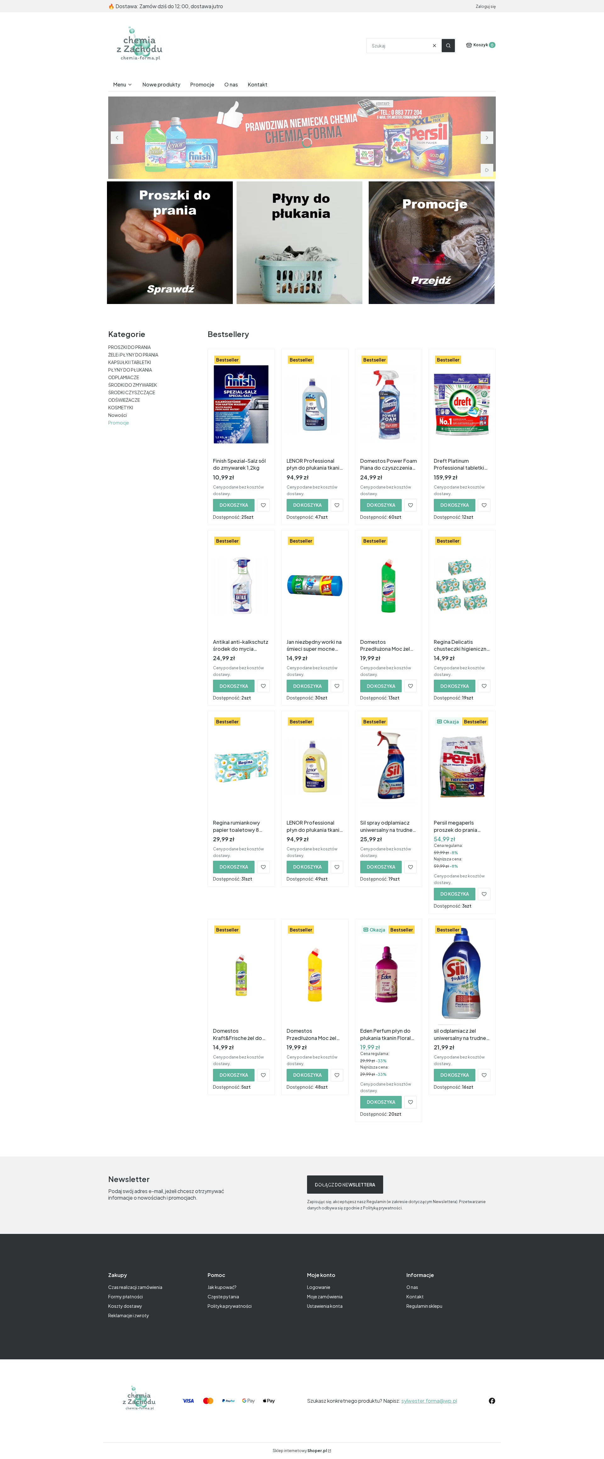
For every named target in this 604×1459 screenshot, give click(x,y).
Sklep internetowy (300, 1450)
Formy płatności (125, 1296)
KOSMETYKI (120, 407)
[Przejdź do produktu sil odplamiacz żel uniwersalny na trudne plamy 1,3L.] (462, 974)
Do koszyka (234, 505)
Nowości (117, 415)
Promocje (118, 422)
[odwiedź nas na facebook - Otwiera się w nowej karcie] (492, 1401)
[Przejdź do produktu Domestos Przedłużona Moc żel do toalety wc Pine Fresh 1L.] (388, 585)
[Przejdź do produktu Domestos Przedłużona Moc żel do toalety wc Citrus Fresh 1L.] (315, 974)
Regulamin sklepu (424, 1306)
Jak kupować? (222, 1287)
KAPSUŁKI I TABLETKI (129, 362)
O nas (412, 1287)
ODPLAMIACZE (123, 377)
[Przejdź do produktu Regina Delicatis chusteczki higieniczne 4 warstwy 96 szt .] (462, 585)
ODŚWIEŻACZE (124, 400)
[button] (448, 45)
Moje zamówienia (325, 1296)
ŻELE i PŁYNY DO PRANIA (133, 354)
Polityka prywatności (230, 1306)
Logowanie (318, 1287)
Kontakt (415, 1296)
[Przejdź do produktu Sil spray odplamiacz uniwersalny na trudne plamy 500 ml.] (388, 766)
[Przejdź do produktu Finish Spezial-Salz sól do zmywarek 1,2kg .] (241, 404)
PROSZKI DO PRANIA (129, 347)
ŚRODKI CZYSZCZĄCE (131, 392)
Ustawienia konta (325, 1306)
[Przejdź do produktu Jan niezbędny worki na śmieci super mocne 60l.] (315, 585)
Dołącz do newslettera (345, 1184)
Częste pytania (223, 1296)
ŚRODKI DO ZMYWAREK (132, 385)
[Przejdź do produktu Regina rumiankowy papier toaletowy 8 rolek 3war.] (241, 766)
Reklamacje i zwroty (128, 1315)
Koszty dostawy (125, 1306)
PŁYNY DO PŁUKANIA (130, 370)
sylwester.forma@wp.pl (429, 1400)
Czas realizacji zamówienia (135, 1287)
